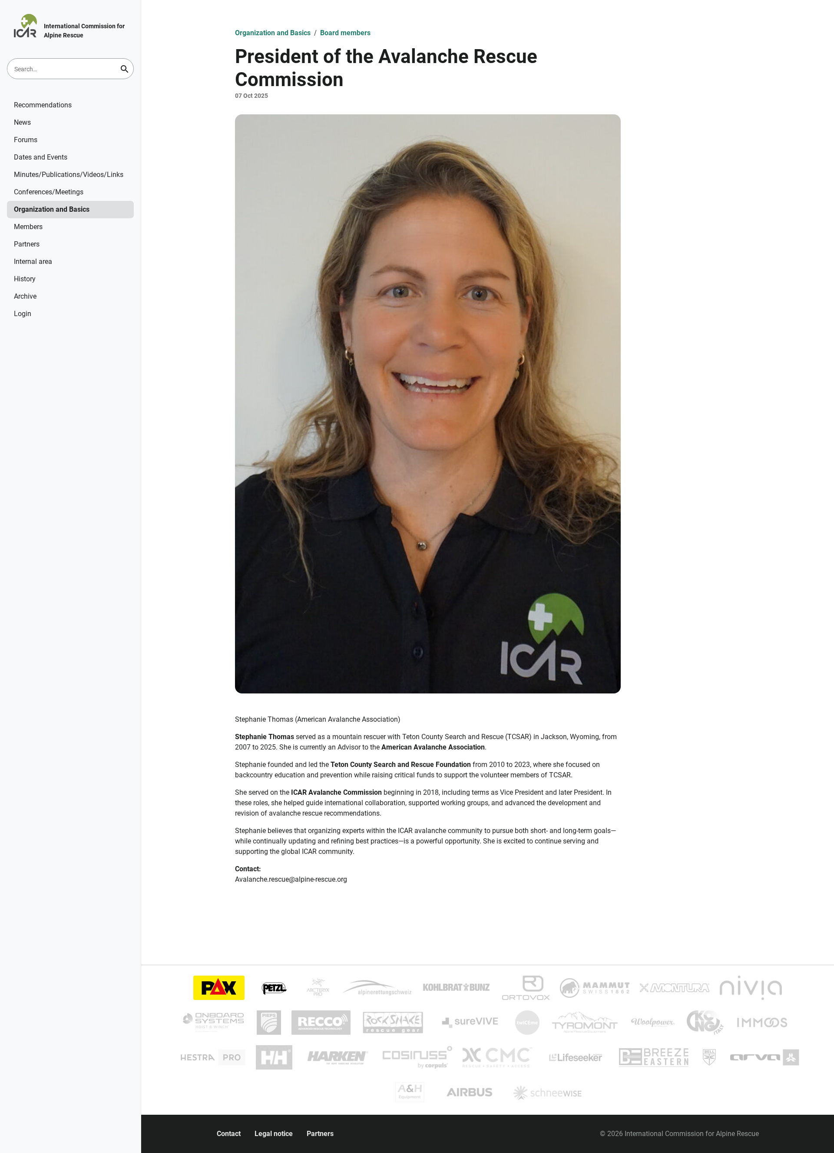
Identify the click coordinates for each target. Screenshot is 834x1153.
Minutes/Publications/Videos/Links (68, 174)
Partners (27, 244)
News (22, 122)
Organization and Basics (51, 209)
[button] (428, 403)
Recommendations (43, 105)
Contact (229, 1134)
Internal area (33, 261)
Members (28, 227)
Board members (345, 33)
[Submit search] (124, 69)
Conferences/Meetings (48, 192)
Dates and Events (40, 157)
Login (22, 314)
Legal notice (274, 1134)
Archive (25, 296)
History (25, 279)
